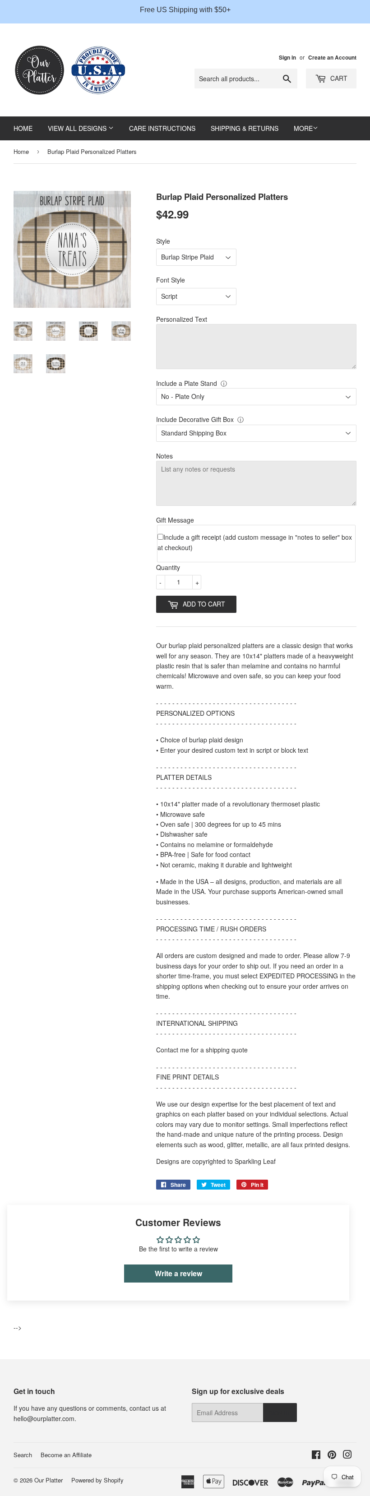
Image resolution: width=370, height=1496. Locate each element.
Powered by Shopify (97, 1480)
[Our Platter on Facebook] (316, 1455)
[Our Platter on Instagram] (347, 1455)
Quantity (168, 567)
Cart (337, 78)
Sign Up (280, 1413)
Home (23, 128)
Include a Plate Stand (186, 383)
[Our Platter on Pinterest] (332, 1455)
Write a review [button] (178, 1273)
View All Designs (78, 128)
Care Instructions (162, 128)
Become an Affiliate (66, 1454)
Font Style (170, 279)
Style (163, 240)
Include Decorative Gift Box (195, 419)
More (303, 128)
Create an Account (332, 57)
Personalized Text (181, 319)
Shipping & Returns (244, 128)
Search (23, 1454)
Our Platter (48, 1480)
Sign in (287, 57)
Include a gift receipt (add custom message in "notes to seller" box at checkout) (254, 542)
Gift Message (175, 519)
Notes (164, 455)
